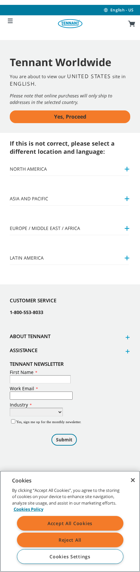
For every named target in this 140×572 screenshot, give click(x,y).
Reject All (70, 540)
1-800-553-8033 (26, 312)
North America (28, 169)
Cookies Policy (28, 509)
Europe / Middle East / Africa (45, 228)
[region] (70, 521)
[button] (126, 337)
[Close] (133, 480)
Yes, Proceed (70, 116)
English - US (121, 10)
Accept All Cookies (70, 523)
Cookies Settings (70, 556)
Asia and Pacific (29, 198)
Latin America (27, 258)
